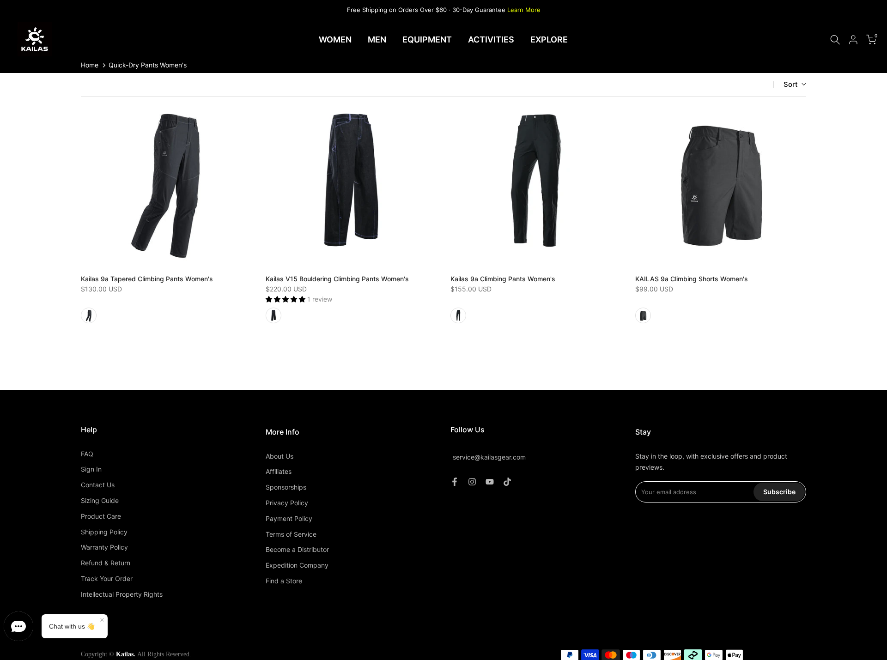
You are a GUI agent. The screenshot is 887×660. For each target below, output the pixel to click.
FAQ (87, 454)
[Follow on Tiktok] (507, 481)
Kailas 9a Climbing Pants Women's (502, 279)
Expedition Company (297, 565)
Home (89, 65)
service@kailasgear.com (489, 457)
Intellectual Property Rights (122, 594)
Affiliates (279, 471)
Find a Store (284, 581)
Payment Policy (289, 518)
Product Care (101, 516)
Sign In (91, 469)
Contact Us (98, 485)
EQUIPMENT (427, 39)
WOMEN (335, 39)
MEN (377, 39)
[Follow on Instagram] (472, 481)
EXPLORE (549, 39)
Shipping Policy (104, 532)
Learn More (524, 9)
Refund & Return (105, 563)
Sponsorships (286, 487)
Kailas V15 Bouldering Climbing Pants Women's (337, 279)
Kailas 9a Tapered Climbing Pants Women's (147, 279)
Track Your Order (107, 578)
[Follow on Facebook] (454, 481)
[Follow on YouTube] (490, 481)
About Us (279, 456)
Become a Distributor (297, 549)
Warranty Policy (104, 547)
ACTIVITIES (491, 39)
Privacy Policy (287, 503)
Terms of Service (291, 534)
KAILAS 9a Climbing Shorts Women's (691, 279)
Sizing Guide (100, 500)
